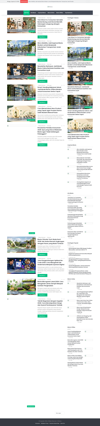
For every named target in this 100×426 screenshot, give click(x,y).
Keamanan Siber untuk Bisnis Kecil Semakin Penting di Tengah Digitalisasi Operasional (75, 234)
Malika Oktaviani (41, 17)
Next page (58, 413)
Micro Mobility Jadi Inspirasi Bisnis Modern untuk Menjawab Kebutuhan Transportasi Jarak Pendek (51, 1)
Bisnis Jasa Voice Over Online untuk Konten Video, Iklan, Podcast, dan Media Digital (84, 302)
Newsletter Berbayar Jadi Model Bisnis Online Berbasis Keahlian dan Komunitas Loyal (51, 68)
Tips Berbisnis (68, 12)
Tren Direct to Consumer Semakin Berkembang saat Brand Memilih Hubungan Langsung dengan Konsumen (50, 23)
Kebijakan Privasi (44, 423)
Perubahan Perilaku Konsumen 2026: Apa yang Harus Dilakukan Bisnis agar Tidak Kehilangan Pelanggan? (50, 131)
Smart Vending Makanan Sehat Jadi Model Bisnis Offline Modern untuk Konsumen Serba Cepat (50, 89)
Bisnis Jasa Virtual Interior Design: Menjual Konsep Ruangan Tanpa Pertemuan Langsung (84, 310)
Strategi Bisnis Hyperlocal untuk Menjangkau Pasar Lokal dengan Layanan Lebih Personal (84, 184)
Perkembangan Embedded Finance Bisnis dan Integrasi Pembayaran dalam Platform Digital (75, 225)
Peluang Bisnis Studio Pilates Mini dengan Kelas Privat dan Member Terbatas (75, 364)
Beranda (26, 12)
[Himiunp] (50, 7)
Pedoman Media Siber (54, 423)
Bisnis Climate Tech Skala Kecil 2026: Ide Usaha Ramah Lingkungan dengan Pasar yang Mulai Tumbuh (51, 241)
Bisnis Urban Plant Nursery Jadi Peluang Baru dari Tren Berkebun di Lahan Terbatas (75, 350)
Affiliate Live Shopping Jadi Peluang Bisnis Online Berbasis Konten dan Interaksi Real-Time (85, 318)
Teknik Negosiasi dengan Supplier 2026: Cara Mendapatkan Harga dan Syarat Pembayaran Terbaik (50, 303)
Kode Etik (62, 423)
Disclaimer (37, 423)
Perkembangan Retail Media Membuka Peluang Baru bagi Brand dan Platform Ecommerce (75, 217)
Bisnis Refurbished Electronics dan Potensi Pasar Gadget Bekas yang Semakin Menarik (85, 168)
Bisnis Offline (59, 12)
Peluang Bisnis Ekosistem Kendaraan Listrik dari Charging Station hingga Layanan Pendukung (83, 176)
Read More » (42, 37)
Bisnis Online (51, 12)
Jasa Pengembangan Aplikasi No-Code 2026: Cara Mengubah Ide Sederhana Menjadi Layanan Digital (51, 262)
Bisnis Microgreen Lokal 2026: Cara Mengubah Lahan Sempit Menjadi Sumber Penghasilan (50, 284)
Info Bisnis (33, 12)
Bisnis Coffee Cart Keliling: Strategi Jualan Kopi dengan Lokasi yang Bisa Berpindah (75, 357)
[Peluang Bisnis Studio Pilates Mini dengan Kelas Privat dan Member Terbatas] (89, 364)
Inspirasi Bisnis (42, 12)
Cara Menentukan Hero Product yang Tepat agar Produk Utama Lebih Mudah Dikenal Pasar (49, 110)
